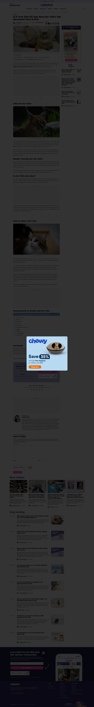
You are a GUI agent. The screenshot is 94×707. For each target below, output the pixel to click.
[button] (65, 338)
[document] (47, 353)
